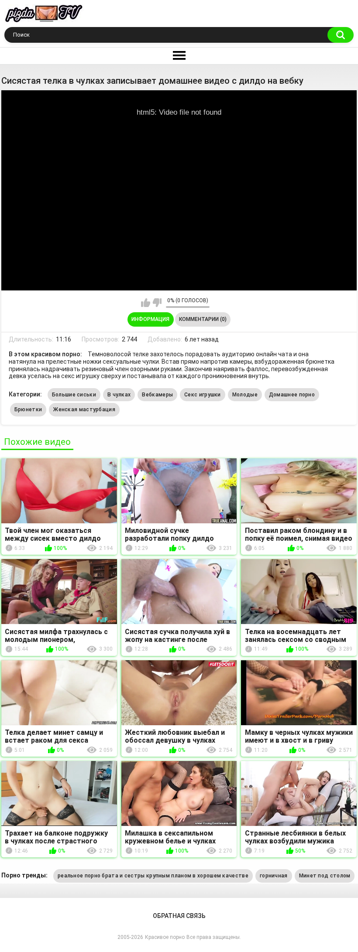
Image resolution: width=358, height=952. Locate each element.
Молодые (245, 395)
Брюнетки (28, 409)
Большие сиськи (74, 395)
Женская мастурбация (84, 409)
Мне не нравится (157, 302)
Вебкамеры (157, 395)
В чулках (119, 395)
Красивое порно (165, 937)
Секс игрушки (202, 395)
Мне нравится (145, 302)
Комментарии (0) (203, 319)
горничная (274, 876)
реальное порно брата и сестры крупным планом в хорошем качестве (153, 876)
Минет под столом (325, 876)
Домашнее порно (292, 395)
